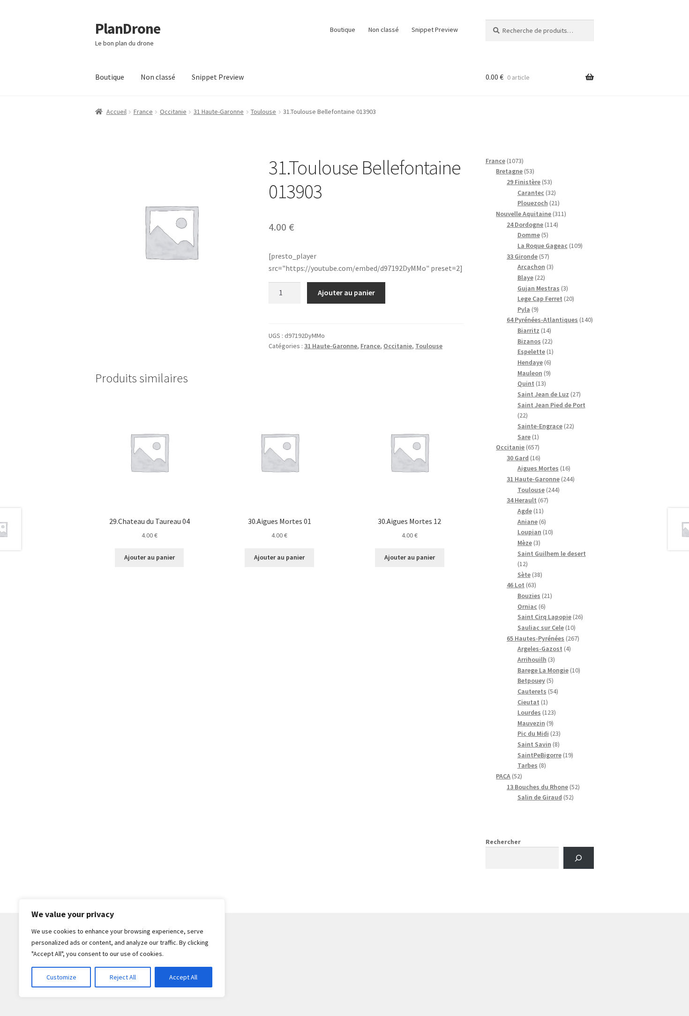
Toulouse (263, 111)
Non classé (383, 29)
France (143, 111)
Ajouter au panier (346, 292)
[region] (122, 948)
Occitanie (173, 111)
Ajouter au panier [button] (149, 557)
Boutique (342, 29)
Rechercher (503, 841)
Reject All (123, 977)
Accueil (116, 111)
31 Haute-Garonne (219, 111)
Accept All (183, 977)
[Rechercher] (578, 858)
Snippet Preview (435, 29)
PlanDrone (127, 28)
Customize (61, 977)
